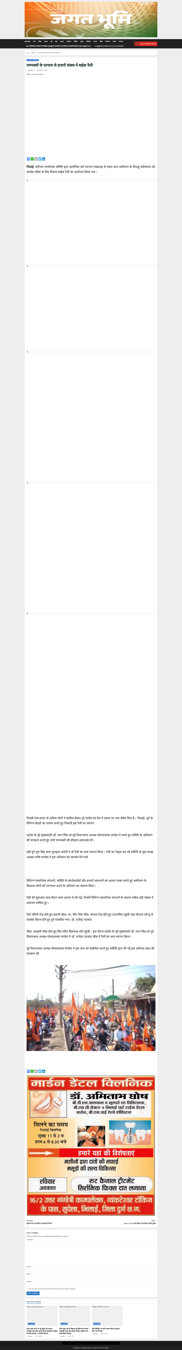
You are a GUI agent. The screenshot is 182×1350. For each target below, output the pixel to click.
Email (29, 1274)
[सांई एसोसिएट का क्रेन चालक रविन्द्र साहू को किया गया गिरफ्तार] (107, 1316)
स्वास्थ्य (121, 41)
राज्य (34, 41)
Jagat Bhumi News (148, 44)
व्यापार (95, 41)
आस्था (62, 41)
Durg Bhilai (30, 60)
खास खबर (27, 41)
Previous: (39, 1222)
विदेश (39, 41)
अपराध (46, 41)
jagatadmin (31, 70)
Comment (30, 1239)
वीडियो (76, 41)
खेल (56, 41)
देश (51, 41)
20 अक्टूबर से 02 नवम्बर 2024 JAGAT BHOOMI (109, 46)
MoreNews (96, 1348)
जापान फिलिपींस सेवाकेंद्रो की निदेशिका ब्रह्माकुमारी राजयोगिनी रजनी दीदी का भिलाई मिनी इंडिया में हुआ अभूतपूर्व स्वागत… (59, 46)
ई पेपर (114, 41)
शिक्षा (101, 41)
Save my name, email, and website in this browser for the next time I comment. (52, 1289)
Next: (139, 1222)
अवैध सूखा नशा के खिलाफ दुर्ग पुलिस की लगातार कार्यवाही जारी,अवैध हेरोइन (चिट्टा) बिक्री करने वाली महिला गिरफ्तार (73, 1331)
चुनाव (81, 41)
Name (29, 1266)
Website (29, 1281)
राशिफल (88, 41)
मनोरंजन (69, 41)
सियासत (107, 41)
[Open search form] (132, 44)
